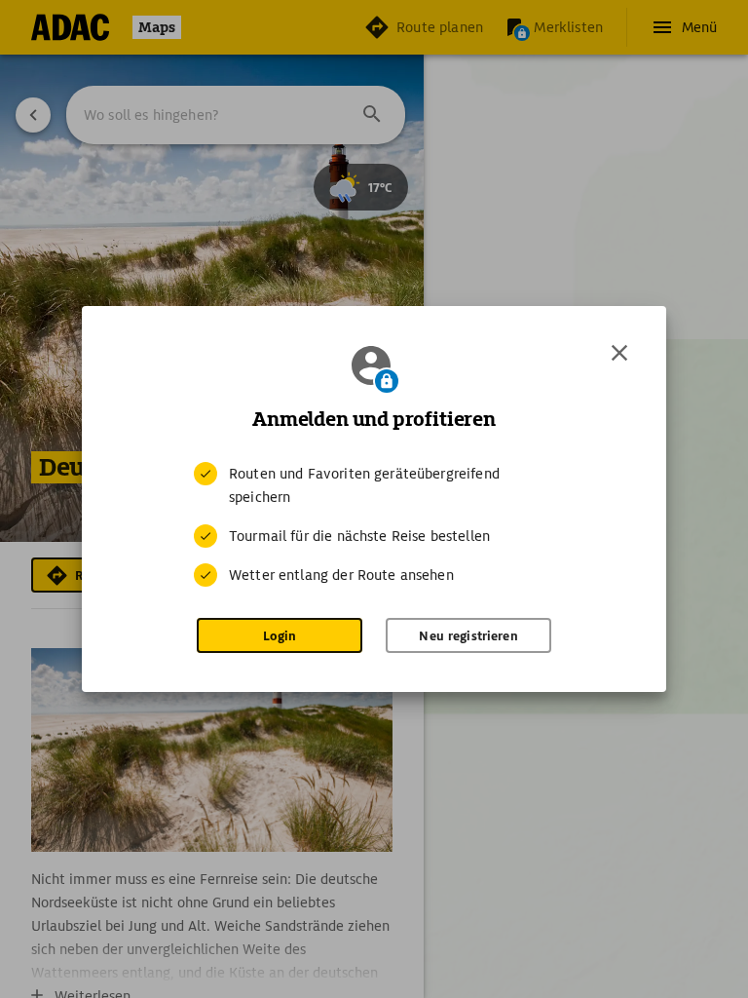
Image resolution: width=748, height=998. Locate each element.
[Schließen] (619, 352)
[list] (374, 524)
